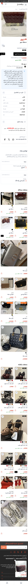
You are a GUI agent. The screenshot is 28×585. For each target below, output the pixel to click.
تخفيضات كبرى (24, 217)
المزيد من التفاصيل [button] (18, 92)
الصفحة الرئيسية (22, 9)
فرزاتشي (25, 292)
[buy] (26, 573)
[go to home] (21, 583)
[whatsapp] (25, 552)
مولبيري (26, 207)
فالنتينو (26, 491)
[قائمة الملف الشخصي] (7, 583)
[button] (25, 4)
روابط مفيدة (24, 1)
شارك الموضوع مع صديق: (21, 139)
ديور (12, 207)
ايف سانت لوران (24, 382)
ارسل (3, 547)
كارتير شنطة (21, 573)
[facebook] (21, 552)
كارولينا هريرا (11, 491)
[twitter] (18, 552)
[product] (21, 566)
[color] (12, 206)
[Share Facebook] (5, 139)
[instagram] (14, 552)
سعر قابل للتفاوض (23, 302)
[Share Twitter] (9, 139)
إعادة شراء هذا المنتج (20, 54)
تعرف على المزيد (19, 67)
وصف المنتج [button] (20, 122)
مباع (2, 235)
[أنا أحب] (16, 194)
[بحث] (5, 4)
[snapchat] (11, 552)
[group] (14, 24)
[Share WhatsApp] (13, 139)
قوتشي (12, 292)
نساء (16, 9)
